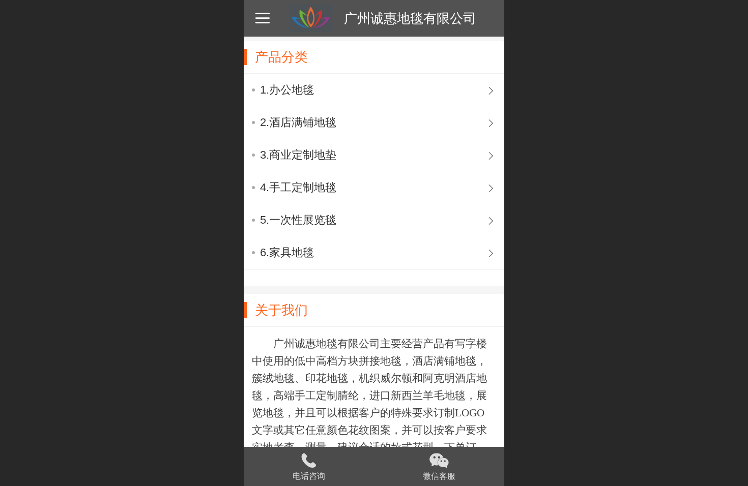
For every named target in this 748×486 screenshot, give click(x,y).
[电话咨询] (309, 459)
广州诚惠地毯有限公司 (410, 18)
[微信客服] (439, 459)
